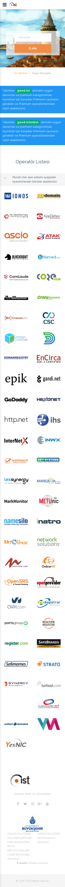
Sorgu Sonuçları (41, 73)
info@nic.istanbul (38, 863)
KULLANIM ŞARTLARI (19, 838)
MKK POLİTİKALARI (18, 850)
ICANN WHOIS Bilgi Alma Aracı (18, 856)
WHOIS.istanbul (46, 838)
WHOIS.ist (43, 842)
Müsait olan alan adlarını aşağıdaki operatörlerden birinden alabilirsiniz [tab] (34, 179)
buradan (27, 99)
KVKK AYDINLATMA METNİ (18, 844)
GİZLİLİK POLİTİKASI (18, 833)
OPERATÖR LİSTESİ (48, 833)
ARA (34, 48)
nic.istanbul (21, 73)
